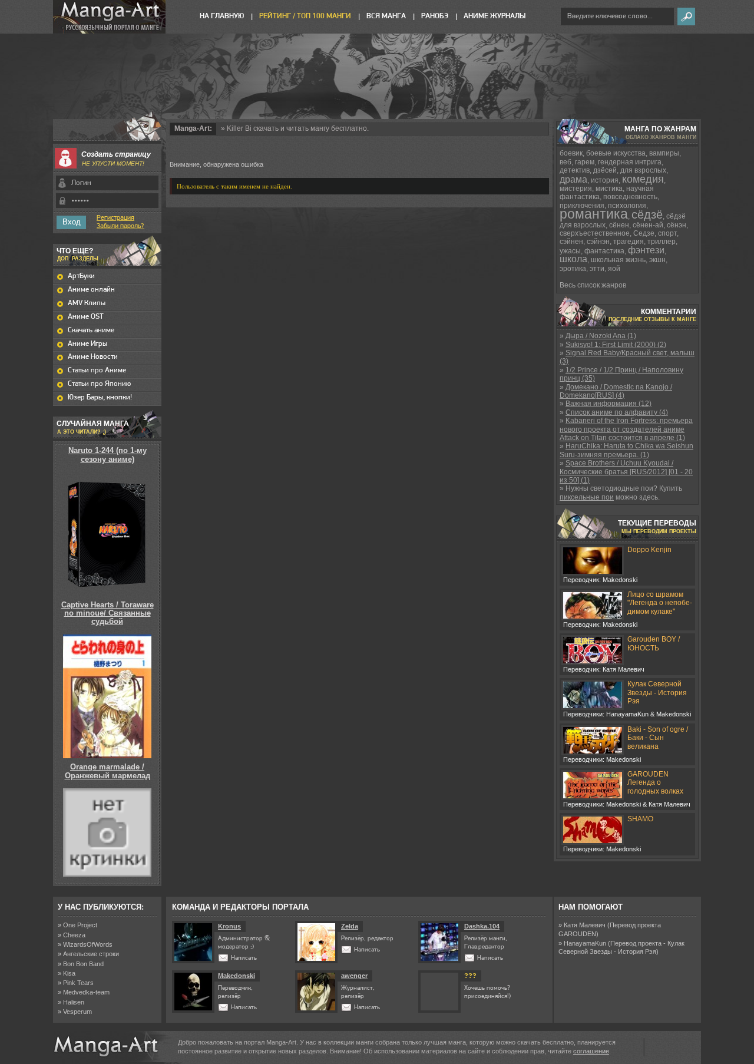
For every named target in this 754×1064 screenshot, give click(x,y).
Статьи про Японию (99, 384)
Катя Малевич (585, 924)
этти (597, 269)
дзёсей (605, 170)
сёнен (619, 225)
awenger (354, 975)
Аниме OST (86, 316)
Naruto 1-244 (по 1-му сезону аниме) (107, 454)
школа (573, 259)
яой (614, 269)
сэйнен (571, 241)
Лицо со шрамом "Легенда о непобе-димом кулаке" (659, 603)
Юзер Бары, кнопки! (100, 397)
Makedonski (236, 975)
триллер (661, 241)
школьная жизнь (618, 260)
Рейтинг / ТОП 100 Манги (305, 16)
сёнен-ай (648, 225)
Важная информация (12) (609, 403)
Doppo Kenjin (649, 550)
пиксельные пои (587, 497)
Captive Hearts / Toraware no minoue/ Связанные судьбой (107, 613)
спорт (667, 233)
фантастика (604, 251)
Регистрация (115, 218)
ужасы (570, 251)
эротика (573, 269)
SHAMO (640, 819)
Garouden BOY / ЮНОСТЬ (653, 643)
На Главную (222, 16)
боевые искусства (616, 153)
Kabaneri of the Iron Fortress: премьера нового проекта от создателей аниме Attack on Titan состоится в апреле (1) (626, 429)
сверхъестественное (595, 233)
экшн (657, 260)
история (605, 180)
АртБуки (81, 276)
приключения (582, 205)
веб (565, 162)
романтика (594, 214)
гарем (584, 162)
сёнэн (676, 225)
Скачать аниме (91, 330)
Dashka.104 (482, 926)
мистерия (576, 188)
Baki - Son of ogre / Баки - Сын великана (657, 738)
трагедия (628, 241)
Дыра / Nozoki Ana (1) (601, 336)
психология (627, 205)
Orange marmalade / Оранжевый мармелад (107, 770)
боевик (571, 153)
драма (573, 179)
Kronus (229, 926)
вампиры (664, 153)
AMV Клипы (86, 303)
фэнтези (646, 250)
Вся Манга (386, 16)
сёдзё (647, 214)
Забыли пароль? (120, 226)
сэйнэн (598, 241)
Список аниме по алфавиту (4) (617, 412)
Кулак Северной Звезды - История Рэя (657, 692)
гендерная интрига (630, 162)
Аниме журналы (494, 16)
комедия (643, 179)
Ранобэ (434, 16)
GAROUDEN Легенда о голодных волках (655, 782)
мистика (609, 188)
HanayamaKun (585, 943)
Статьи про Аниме (97, 370)
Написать (244, 958)
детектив (575, 170)
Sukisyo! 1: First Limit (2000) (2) (616, 345)
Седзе (643, 233)
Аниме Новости (93, 357)
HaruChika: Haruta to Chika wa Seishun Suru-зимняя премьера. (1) (626, 450)
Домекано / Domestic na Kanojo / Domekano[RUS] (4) (616, 391)
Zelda (349, 926)
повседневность (630, 197)
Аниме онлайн (91, 289)
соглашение (591, 1051)
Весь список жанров (593, 285)
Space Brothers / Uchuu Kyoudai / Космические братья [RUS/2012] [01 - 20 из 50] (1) (626, 471)
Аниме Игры (87, 344)
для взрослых (643, 170)
